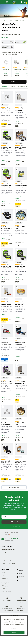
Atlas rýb (3, 575)
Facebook (20, 576)
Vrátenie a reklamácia (6, 558)
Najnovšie (12, 86)
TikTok (20, 580)
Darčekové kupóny (5, 588)
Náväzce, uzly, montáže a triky (5, 579)
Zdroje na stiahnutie (6, 591)
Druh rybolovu (14, 20)
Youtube (20, 570)
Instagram (20, 573)
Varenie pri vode (5, 583)
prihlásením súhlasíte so (14, 526)
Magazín (3, 572)
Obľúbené (4, 86)
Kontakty (3, 552)
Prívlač (22, 20)
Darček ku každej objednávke (8, 564)
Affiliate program (5, 586)
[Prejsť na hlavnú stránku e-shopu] (14, 2)
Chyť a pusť (4, 20)
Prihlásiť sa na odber (14, 522)
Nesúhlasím (14, 628)
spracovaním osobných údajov (19, 526)
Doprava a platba (5, 555)
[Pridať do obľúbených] (3, 93)
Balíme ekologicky (7, 561)
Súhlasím (14, 632)
